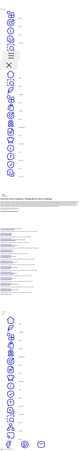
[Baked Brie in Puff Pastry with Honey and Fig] (8, 261)
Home (4, 194)
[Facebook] (8, 448)
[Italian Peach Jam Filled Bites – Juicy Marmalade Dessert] (6, 234)
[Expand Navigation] (11, 56)
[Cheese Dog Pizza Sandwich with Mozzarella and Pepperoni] (9, 267)
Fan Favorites (9, 233)
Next (3, 313)
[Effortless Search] (11, 51)
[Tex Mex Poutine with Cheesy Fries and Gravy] (7, 278)
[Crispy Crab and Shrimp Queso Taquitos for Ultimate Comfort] (11, 228)
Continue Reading (3, 233)
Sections (4, 195)
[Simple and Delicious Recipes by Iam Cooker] (2, 9)
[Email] (41, 448)
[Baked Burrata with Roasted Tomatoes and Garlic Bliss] (12, 239)
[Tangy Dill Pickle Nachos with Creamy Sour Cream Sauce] (9, 284)
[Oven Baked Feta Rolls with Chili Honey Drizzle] (8, 256)
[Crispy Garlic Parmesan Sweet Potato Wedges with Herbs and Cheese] (9, 245)
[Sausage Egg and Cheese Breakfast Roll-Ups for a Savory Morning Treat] (9, 289)
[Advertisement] (39, 185)
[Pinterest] (25, 448)
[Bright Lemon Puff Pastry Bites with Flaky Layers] (7, 250)
